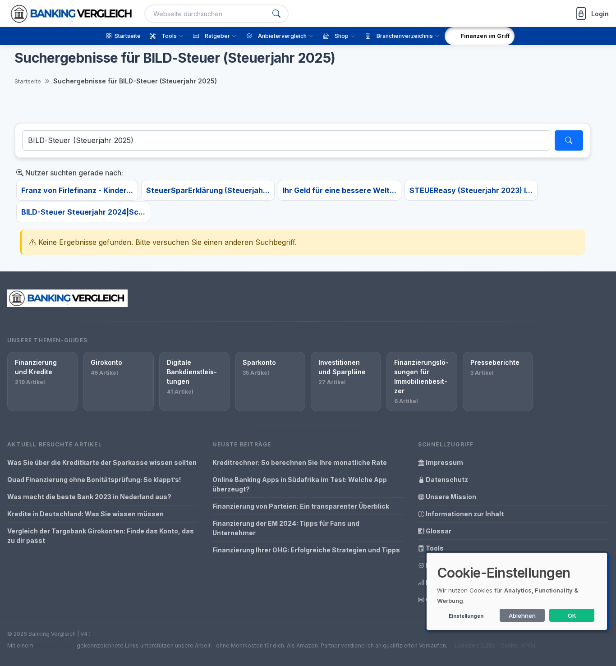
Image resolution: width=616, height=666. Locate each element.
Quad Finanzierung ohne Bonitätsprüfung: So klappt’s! (94, 479)
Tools (434, 548)
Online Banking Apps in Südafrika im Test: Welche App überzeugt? (299, 484)
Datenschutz (446, 479)
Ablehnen (522, 615)
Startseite (27, 81)
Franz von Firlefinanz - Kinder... (77, 190)
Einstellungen (466, 616)
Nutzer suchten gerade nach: (73, 172)
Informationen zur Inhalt (464, 514)
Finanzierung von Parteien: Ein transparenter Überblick (300, 506)
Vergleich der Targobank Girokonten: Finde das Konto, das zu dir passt (100, 535)
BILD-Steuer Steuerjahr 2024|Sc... (83, 211)
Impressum (443, 462)
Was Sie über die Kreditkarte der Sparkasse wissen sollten (102, 462)
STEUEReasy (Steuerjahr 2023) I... (471, 190)
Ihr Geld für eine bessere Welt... (339, 190)
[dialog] (517, 591)
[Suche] (276, 14)
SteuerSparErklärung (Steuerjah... (208, 190)
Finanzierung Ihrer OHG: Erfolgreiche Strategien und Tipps (306, 550)
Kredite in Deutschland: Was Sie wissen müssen (85, 514)
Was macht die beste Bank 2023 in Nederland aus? (89, 497)
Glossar (437, 531)
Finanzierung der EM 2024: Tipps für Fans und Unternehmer (285, 528)
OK (572, 615)
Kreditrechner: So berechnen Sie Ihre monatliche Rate (299, 462)
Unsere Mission (450, 497)
